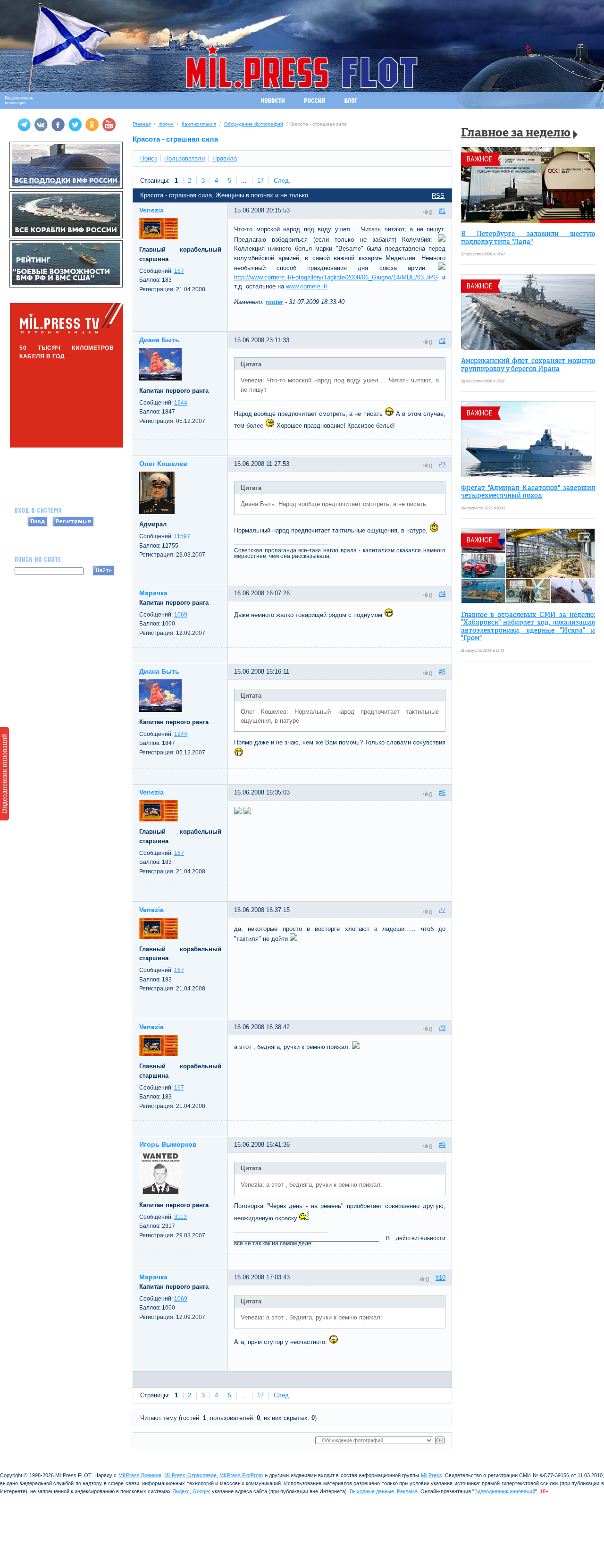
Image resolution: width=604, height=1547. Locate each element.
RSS (438, 195)
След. (282, 180)
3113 (180, 1217)
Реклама (407, 1491)
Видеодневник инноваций (4, 773)
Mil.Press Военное (139, 1475)
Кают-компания (199, 124)
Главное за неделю (515, 133)
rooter (274, 301)
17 (260, 180)
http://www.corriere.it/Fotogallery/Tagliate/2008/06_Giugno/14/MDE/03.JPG (336, 277)
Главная (142, 124)
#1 (442, 210)
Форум (166, 124)
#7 (442, 909)
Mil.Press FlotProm (241, 1475)
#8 (442, 1027)
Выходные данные (372, 1491)
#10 (440, 1277)
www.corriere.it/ (306, 286)
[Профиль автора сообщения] (158, 237)
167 (179, 271)
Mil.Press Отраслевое (190, 1475)
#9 (442, 1144)
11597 (182, 536)
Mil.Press (431, 1475)
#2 (442, 340)
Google (201, 1491)
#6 (442, 792)
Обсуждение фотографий (253, 124)
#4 (442, 593)
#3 (442, 464)
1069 (180, 614)
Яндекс (181, 1491)
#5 (442, 672)
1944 (180, 402)
